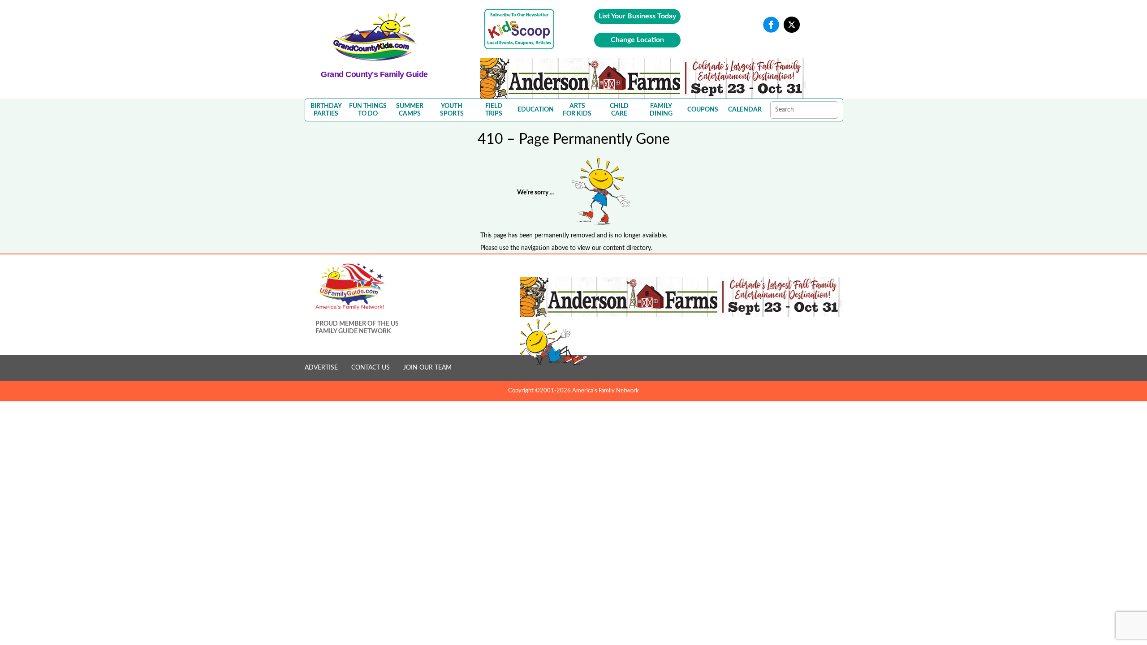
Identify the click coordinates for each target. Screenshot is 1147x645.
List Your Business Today (637, 16)
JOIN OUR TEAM (427, 368)
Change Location (637, 39)
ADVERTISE (321, 368)
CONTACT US (370, 368)
